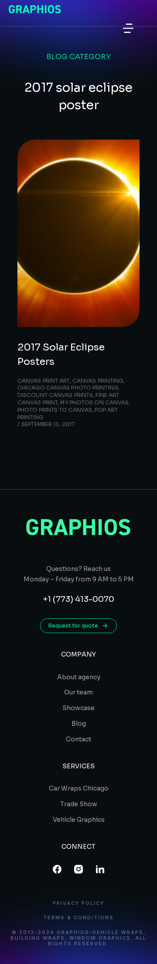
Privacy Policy (78, 903)
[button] (128, 28)
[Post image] (78, 233)
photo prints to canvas (54, 410)
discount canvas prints (55, 395)
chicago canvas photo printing (67, 387)
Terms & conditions (78, 918)
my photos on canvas (94, 402)
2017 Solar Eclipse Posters (61, 354)
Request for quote (73, 625)
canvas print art (43, 380)
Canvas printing (97, 380)
